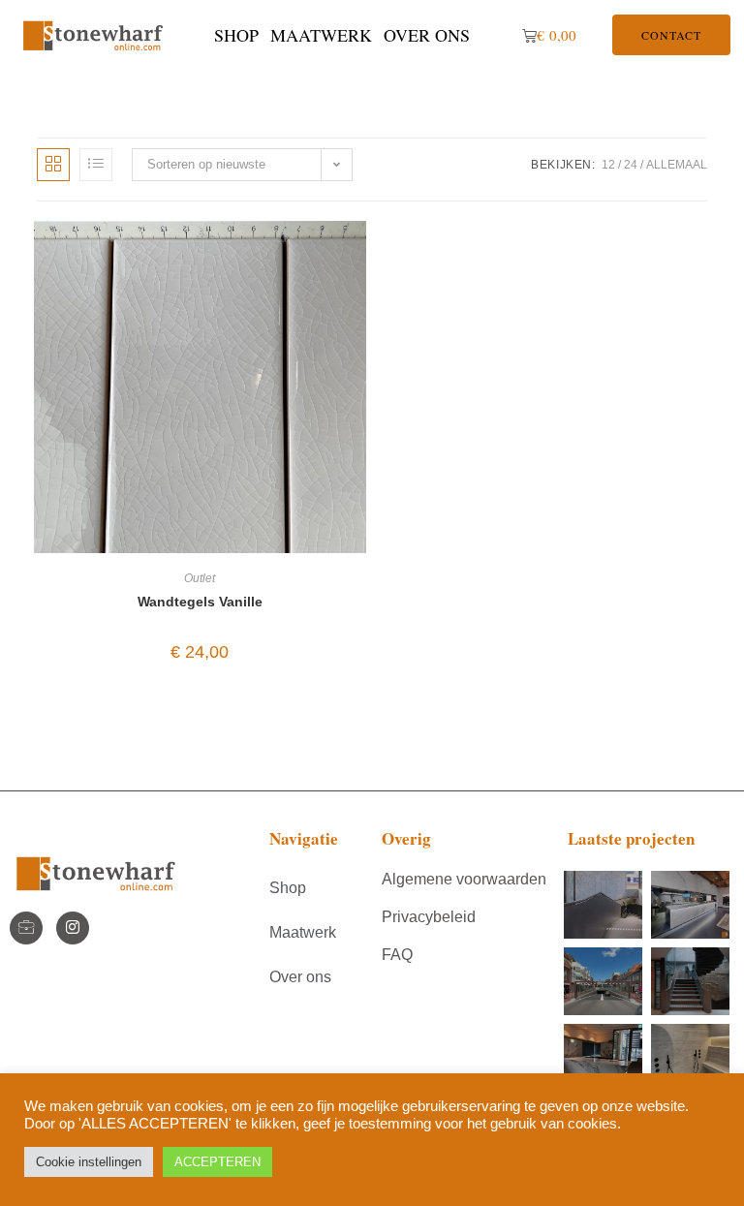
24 (630, 164)
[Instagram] (72, 928)
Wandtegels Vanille (200, 601)
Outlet (199, 578)
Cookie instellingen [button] (88, 1162)
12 (608, 164)
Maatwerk (321, 34)
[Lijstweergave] (95, 164)
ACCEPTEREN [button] (217, 1162)
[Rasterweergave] (53, 164)
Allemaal (676, 164)
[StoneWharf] (26, 928)
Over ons (427, 34)
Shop (236, 34)
